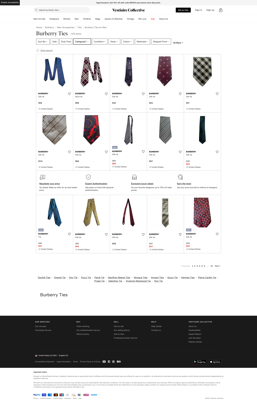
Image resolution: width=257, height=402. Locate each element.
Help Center (156, 326)
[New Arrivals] (47, 19)
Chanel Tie (59, 277)
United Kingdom (45, 398)
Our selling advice (122, 330)
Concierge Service (43, 330)
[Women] (72, 19)
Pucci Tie (86, 277)
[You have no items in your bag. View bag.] (221, 10)
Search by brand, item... (49, 10)
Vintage (130, 18)
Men (77, 18)
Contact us (156, 330)
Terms (75, 361)
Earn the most (184, 183)
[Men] (81, 19)
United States (58, 398)
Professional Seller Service (125, 338)
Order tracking (82, 326)
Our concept (40, 326)
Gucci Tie (172, 277)
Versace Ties (140, 277)
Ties (79, 27)
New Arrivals (39, 18)
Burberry (49, 27)
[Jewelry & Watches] (125, 19)
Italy (80, 398)
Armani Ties (157, 277)
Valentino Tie (115, 281)
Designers (54, 18)
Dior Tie (73, 277)
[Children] (93, 19)
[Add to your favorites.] (69, 93)
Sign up (210, 10)
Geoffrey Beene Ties (119, 277)
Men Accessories (65, 27)
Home (39, 27)
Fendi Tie (99, 277)
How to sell (118, 326)
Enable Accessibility (10, 2)
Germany (68, 398)
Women (66, 18)
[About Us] (170, 19)
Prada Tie (99, 281)
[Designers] (61, 19)
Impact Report (195, 334)
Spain (75, 398)
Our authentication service (88, 330)
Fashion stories (195, 341)
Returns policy (82, 334)
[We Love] (149, 19)
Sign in (198, 10)
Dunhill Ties (44, 277)
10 (211, 266)
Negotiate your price (49, 183)
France (35, 398)
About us (192, 326)
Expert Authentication (96, 183)
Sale (153, 18)
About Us (163, 18)
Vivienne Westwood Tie (138, 281)
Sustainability (195, 330)
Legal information (63, 361)
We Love (142, 18)
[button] (221, 10)
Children (87, 18)
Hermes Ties (187, 277)
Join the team (195, 338)
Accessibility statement (44, 361)
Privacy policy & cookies (90, 361)
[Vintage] (136, 19)
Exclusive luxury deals (142, 183)
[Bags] (102, 19)
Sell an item (183, 10)
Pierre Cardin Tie (207, 277)
